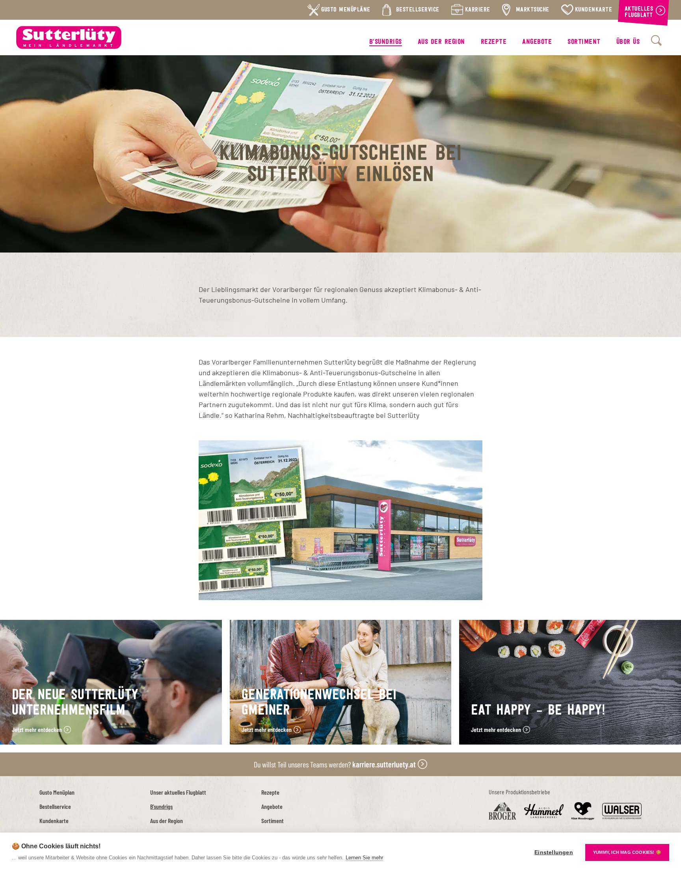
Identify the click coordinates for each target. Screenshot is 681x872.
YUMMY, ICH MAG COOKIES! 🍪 (627, 852)
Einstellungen (553, 852)
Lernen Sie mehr (364, 858)
